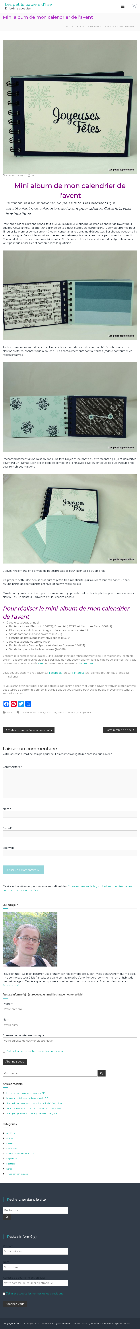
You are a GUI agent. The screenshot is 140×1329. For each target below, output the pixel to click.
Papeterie (12, 1158)
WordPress (124, 1323)
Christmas (50, 712)
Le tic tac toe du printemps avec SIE (25, 1093)
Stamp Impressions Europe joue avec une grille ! (32, 1113)
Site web (8, 847)
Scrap (82, 26)
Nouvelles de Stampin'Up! (20, 1153)
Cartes (9, 1143)
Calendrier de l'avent (32, 712)
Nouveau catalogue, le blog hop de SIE (27, 1098)
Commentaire (12, 767)
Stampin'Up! (84, 712)
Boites (9, 1138)
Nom (7, 809)
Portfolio (10, 1163)
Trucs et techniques (17, 1173)
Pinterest (78, 672)
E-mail (7, 828)
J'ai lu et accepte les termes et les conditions (34, 1051)
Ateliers (10, 1133)
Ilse (32, 175)
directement (86, 663)
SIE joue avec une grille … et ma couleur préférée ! (33, 1108)
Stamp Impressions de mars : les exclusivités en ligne (34, 1103)
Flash (84, 1323)
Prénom (8, 1003)
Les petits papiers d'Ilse (28, 4)
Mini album (64, 712)
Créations (11, 1148)
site (40, 663)
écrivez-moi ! (11, 985)
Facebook (55, 672)
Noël (73, 712)
